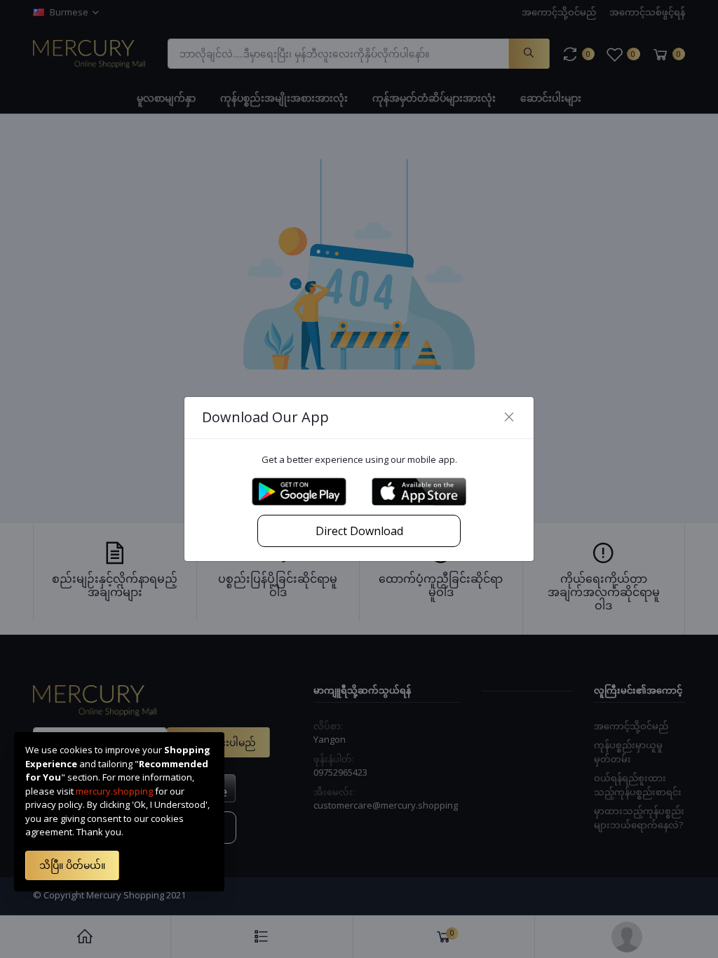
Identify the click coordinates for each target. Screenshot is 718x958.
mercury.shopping (114, 791)
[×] (509, 417)
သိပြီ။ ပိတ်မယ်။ (72, 865)
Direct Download (359, 531)
